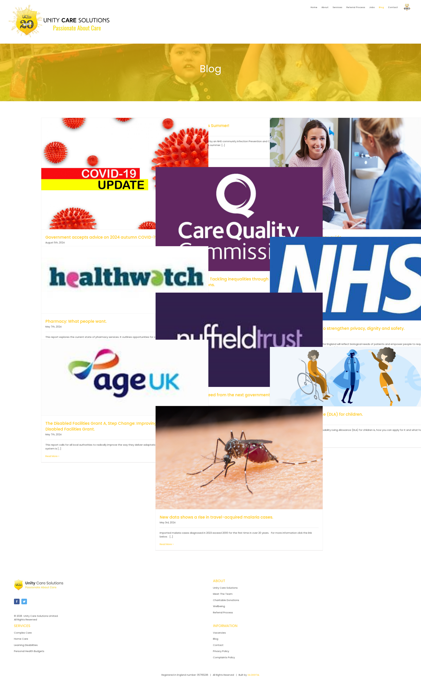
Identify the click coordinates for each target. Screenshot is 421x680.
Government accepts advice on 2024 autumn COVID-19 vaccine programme (122, 237)
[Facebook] (17, 601)
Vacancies (219, 632)
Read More (51, 456)
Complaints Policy (224, 657)
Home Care (21, 639)
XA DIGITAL (254, 675)
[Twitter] (24, 601)
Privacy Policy (221, 651)
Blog (215, 639)
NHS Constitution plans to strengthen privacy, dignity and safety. (339, 328)
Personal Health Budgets (29, 651)
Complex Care (23, 632)
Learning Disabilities (26, 645)
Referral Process (223, 612)
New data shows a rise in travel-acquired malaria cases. (216, 517)
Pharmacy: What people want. (76, 321)
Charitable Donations (226, 600)
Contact (218, 645)
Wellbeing (219, 606)
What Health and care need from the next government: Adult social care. (233, 395)
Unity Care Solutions (225, 587)
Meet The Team (223, 594)
